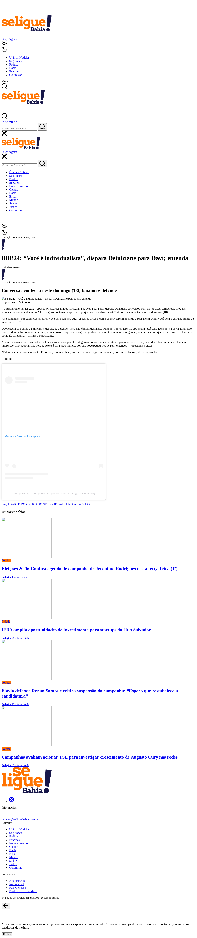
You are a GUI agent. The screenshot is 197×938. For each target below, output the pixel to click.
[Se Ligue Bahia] (27, 35)
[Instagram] (11, 801)
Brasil (12, 196)
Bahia (12, 68)
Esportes (14, 71)
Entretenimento (18, 186)
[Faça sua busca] (42, 127)
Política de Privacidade (23, 891)
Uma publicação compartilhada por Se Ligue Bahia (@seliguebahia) (54, 493)
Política (13, 64)
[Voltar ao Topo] (6, 906)
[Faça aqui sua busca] (42, 163)
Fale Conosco (17, 887)
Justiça (13, 206)
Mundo (13, 200)
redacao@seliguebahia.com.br (20, 819)
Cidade (13, 189)
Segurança (15, 61)
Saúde (13, 203)
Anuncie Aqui (17, 880)
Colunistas (15, 74)
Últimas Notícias (19, 57)
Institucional (16, 884)
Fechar (7, 934)
